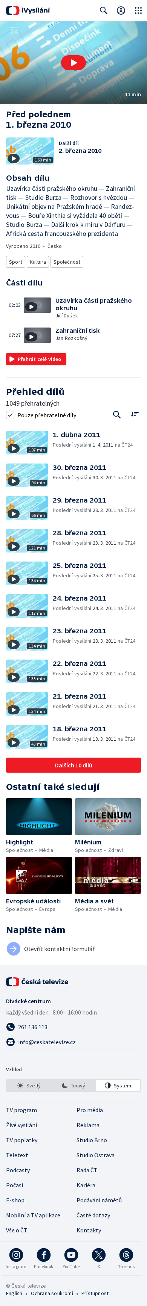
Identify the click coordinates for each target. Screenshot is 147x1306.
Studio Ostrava (96, 1155)
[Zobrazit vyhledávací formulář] (103, 10)
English (14, 1293)
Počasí (14, 1185)
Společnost (67, 261)
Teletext (17, 1155)
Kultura (38, 261)
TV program (21, 1110)
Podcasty (18, 1170)
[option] (29, 1085)
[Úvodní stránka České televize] (37, 981)
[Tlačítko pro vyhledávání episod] (117, 415)
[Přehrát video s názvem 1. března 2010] (73, 62)
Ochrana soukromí (52, 1293)
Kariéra (86, 1185)
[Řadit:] (135, 414)
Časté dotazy (93, 1215)
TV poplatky (21, 1140)
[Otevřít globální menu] (138, 10)
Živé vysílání (21, 1125)
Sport (15, 261)
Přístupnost (95, 1293)
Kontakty (89, 1230)
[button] (73, 62)
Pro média (90, 1110)
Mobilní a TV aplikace (33, 1215)
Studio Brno (92, 1140)
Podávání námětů (99, 1200)
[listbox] (73, 1085)
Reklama (88, 1125)
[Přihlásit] (121, 10)
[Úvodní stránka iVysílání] (28, 10)
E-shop (15, 1200)
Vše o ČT (17, 1230)
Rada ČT (87, 1170)
